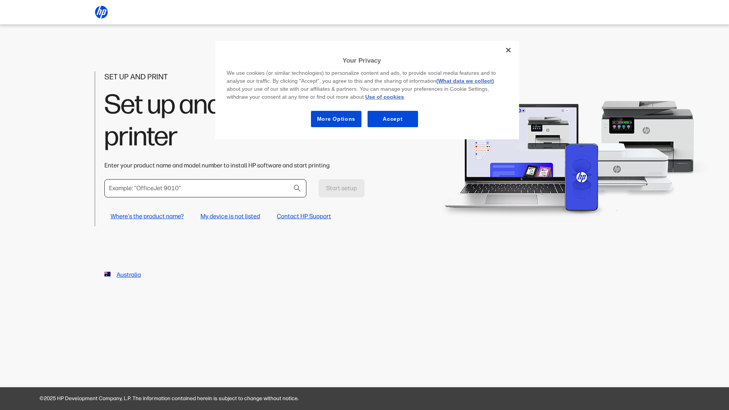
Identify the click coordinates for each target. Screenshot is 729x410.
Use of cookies (384, 97)
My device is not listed (230, 216)
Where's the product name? (147, 216)
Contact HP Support (304, 216)
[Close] (508, 50)
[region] (367, 90)
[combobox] (205, 188)
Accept (392, 119)
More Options (336, 119)
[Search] (297, 188)
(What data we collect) (465, 81)
